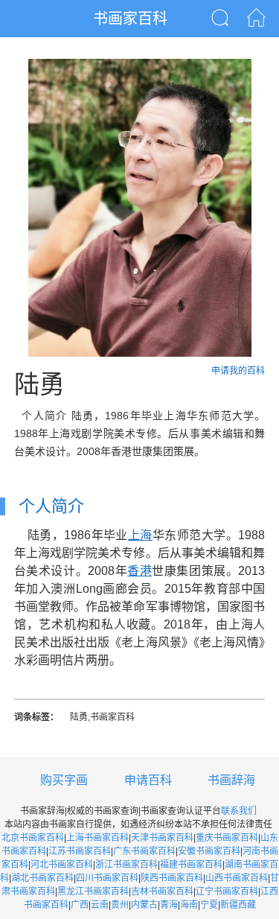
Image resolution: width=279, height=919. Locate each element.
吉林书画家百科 (162, 891)
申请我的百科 (238, 371)
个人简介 (51, 506)
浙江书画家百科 (126, 864)
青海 (169, 905)
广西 (80, 905)
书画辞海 (231, 780)
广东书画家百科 (144, 851)
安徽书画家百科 (209, 851)
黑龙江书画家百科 (93, 891)
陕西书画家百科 (172, 878)
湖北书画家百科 (42, 878)
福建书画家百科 (191, 864)
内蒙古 (144, 905)
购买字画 (64, 780)
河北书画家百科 (62, 864)
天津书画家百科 (162, 838)
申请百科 (148, 780)
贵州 (120, 905)
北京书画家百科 (32, 838)
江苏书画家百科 (79, 851)
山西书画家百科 (236, 878)
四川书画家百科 (107, 878)
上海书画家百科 (97, 838)
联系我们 (239, 811)
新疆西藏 (238, 905)
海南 (189, 905)
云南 (100, 905)
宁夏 (209, 905)
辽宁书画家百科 (227, 891)
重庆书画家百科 (227, 838)
